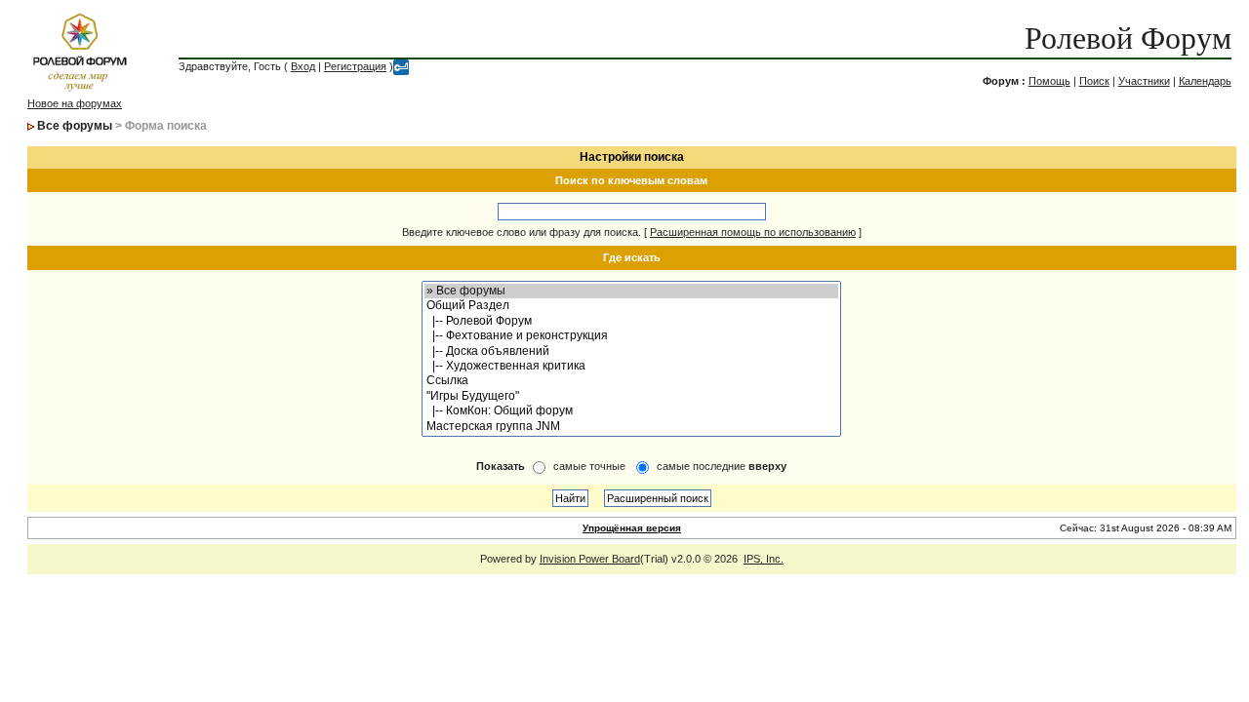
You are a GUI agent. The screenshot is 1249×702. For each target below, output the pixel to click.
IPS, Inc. (764, 559)
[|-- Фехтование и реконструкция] (631, 336)
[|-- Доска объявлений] (631, 351)
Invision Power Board (590, 559)
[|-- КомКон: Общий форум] (631, 411)
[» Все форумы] (631, 291)
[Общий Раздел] (631, 305)
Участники (1144, 81)
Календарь (1205, 81)
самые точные (589, 466)
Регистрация (355, 66)
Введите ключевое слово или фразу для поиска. (521, 232)
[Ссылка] (631, 380)
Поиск (1094, 81)
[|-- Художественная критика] (631, 366)
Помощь (1049, 81)
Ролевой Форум (1128, 38)
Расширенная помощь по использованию (753, 232)
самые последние (721, 466)
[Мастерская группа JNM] (631, 426)
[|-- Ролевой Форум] (631, 321)
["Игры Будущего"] (631, 396)
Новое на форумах (74, 103)
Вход (303, 66)
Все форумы (74, 126)
